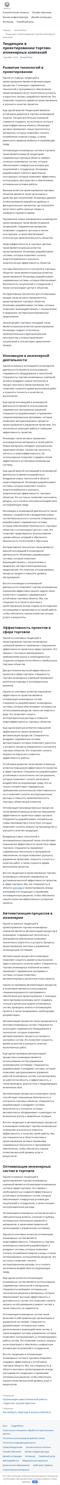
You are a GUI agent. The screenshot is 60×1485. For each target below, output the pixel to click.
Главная (6, 30)
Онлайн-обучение (41, 12)
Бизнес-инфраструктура (15, 17)
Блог (5, 1425)
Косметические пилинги (16, 12)
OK (34, 1482)
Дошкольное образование (16, 1465)
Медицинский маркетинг (35, 1460)
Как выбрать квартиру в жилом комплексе (27, 1410)
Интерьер (8, 21)
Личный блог (20, 30)
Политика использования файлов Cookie (24, 1438)
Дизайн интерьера (41, 17)
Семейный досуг (25, 21)
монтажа (17, 887)
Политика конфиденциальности (19, 1442)
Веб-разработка (11, 1460)
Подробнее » (17, 1425)
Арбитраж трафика (42, 1465)
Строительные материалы (16, 1469)
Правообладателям (12, 1447)
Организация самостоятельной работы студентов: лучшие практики (25, 1399)
